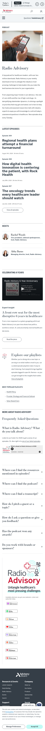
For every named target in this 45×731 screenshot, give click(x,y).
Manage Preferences (13, 727)
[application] (22, 289)
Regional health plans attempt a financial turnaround (19, 144)
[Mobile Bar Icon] (3, 18)
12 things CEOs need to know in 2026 (22, 5)
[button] (22, 288)
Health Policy (11, 392)
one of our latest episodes (31, 441)
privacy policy (9, 711)
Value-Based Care (13, 401)
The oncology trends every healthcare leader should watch (21, 195)
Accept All (34, 727)
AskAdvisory (36, 18)
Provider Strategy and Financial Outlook (21, 396)
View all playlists (17, 379)
